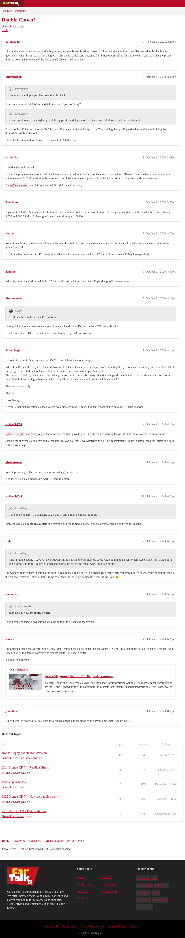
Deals (57, 3)
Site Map (135, 926)
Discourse (22, 848)
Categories (19, 840)
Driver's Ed (161, 885)
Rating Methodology (92, 926)
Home (5, 840)
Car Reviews (75, 3)
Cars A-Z (140, 3)
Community (121, 3)
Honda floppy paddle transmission (24, 753)
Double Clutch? (19, 20)
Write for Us (69, 926)
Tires (155, 878)
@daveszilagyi (14, 434)
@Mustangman (18, 185)
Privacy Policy (75, 840)
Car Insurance (144, 907)
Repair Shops (98, 3)
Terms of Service (54, 840)
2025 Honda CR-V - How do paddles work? (31, 796)
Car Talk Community (14, 10)
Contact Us (51, 926)
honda (5, 30)
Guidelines (34, 840)
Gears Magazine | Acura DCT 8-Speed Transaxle (79, 676)
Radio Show (109, 884)
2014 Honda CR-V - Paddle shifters (25, 767)
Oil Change (143, 899)
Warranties (143, 878)
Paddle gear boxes (14, 782)
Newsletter (83, 891)
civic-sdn (37, 758)
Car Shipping (144, 885)
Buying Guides (37, 3)
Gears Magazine (18, 669)
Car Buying (143, 892)
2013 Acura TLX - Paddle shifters (24, 811)
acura (28, 816)
